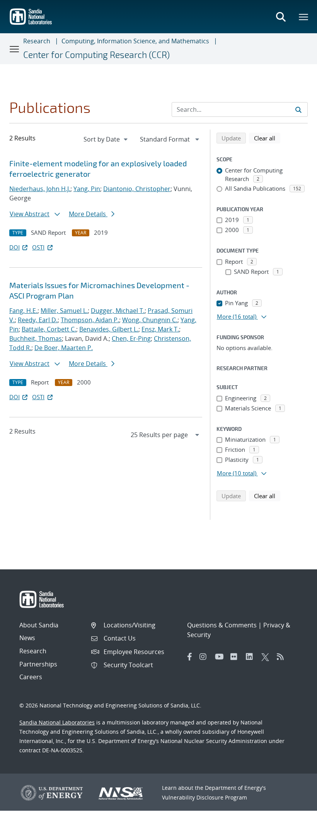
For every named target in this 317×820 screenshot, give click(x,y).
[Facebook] (190, 657)
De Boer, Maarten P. (63, 347)
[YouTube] (221, 657)
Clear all (267, 138)
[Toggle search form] (280, 16)
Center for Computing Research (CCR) (96, 54)
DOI (14, 247)
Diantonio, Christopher (136, 188)
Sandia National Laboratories (57, 722)
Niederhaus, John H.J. (39, 188)
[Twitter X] (267, 657)
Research (36, 41)
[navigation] (106, 139)
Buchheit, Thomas (35, 338)
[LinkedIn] (251, 657)
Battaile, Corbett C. (49, 329)
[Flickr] (236, 657)
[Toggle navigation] (14, 48)
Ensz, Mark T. (160, 329)
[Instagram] (205, 657)
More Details (88, 214)
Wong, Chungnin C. (149, 320)
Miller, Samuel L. (64, 310)
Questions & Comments (222, 625)
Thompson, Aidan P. (90, 320)
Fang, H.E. (23, 310)
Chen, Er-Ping (131, 338)
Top (294, 811)
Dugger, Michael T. (118, 310)
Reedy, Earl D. (38, 320)
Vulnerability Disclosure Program (204, 797)
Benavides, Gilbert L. (108, 329)
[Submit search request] (298, 109)
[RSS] (282, 657)
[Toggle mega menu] (303, 16)
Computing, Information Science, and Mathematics (135, 41)
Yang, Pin (86, 188)
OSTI (38, 247)
